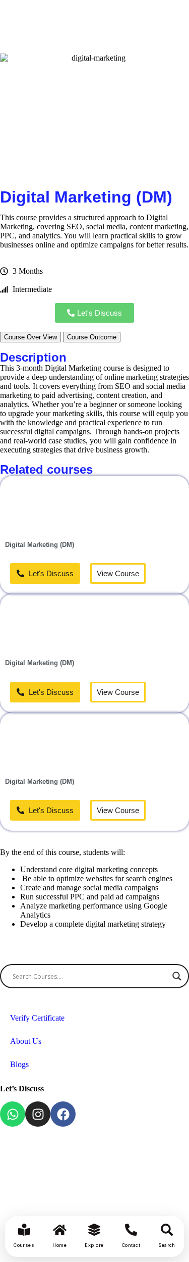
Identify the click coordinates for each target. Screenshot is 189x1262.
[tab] (30, 337)
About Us (25, 1041)
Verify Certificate (37, 1018)
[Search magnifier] (177, 976)
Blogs (19, 1064)
